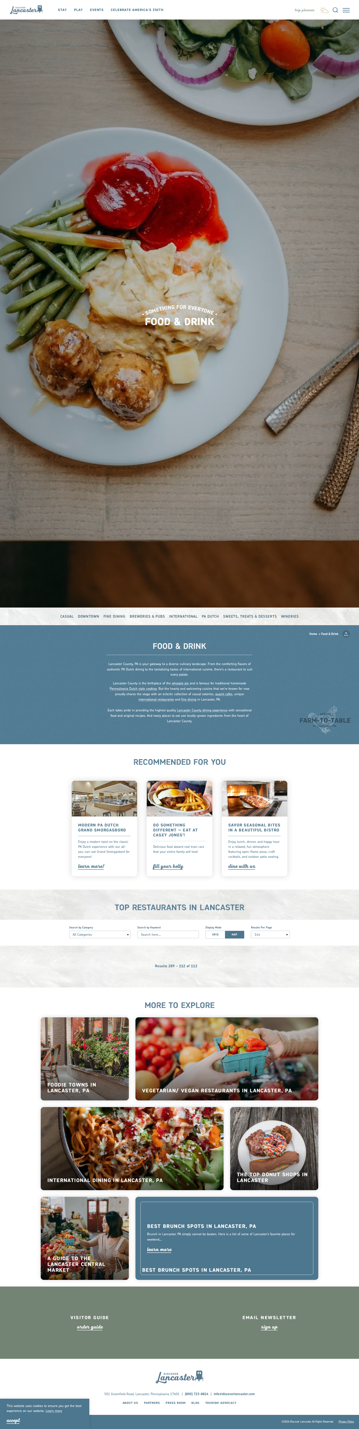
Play (78, 10)
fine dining (188, 699)
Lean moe (54, 1411)
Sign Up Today (291, 1418)
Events (97, 10)
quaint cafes (223, 694)
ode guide (90, 1327)
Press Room (176, 1403)
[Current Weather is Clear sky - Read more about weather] (324, 9)
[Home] (28, 10)
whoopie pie (180, 683)
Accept (13, 1420)
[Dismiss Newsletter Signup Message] (350, 1399)
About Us (130, 1403)
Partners (152, 1403)
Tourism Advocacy (221, 1403)
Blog (195, 1403)
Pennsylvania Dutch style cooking (133, 689)
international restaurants (156, 699)
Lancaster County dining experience (202, 710)
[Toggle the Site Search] (335, 10)
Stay (62, 10)
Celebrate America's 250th (137, 10)
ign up (269, 1327)
